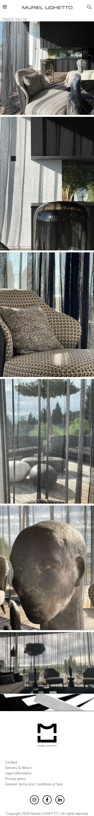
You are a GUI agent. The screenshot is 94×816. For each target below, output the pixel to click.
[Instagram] (34, 799)
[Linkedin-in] (59, 799)
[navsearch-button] (88, 6)
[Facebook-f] (47, 799)
